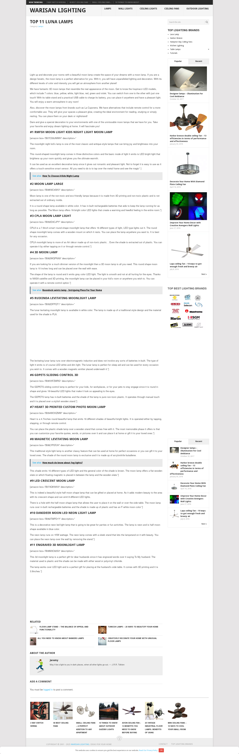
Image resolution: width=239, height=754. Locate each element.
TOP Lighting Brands (182, 744)
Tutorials (173, 53)
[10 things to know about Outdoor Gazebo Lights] (108, 711)
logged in (48, 689)
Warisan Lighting (58, 10)
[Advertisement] (67, 50)
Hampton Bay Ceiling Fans (181, 42)
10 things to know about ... (128, 2)
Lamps (107, 8)
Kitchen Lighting (177, 45)
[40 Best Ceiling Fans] (63, 711)
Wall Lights (125, 8)
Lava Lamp (174, 34)
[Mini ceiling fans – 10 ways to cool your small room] (177, 711)
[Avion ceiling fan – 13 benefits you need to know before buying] (131, 711)
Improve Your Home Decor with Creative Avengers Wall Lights (193, 499)
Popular (178, 61)
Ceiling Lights (148, 8)
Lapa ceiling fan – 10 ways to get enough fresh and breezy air (193, 513)
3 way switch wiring (56, 2)
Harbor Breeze (176, 38)
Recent (198, 61)
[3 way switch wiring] (40, 711)
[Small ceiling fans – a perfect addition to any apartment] (85, 711)
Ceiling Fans (171, 8)
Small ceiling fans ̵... (101, 2)
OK (161, 750)
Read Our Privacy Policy (148, 750)
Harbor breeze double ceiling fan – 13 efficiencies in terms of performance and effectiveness (188, 138)
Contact (163, 744)
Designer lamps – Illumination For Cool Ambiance (190, 451)
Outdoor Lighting (197, 8)
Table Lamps (175, 49)
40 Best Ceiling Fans (78, 2)
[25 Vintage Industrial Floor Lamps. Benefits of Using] (154, 711)
